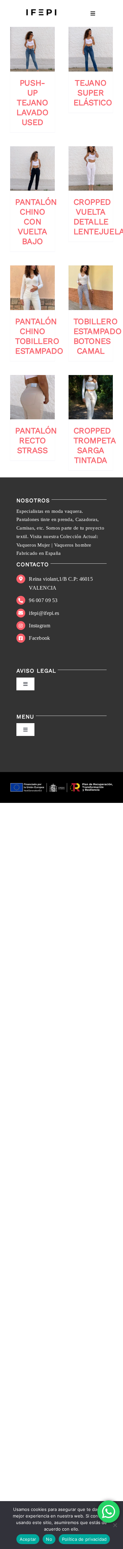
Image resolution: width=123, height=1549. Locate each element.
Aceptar (28, 1539)
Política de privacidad (84, 1539)
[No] (115, 1525)
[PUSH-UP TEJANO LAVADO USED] (32, 49)
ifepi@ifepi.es (44, 613)
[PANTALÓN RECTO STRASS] (32, 397)
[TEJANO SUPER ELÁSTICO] (91, 49)
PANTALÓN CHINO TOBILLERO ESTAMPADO (39, 336)
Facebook (39, 638)
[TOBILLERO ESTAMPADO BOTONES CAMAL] (91, 287)
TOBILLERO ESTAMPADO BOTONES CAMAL (97, 336)
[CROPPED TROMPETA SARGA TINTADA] (91, 397)
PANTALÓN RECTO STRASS (36, 440)
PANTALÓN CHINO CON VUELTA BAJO (36, 221)
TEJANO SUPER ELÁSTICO (92, 92)
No (49, 1539)
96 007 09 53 (43, 600)
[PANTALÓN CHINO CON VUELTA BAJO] (32, 168)
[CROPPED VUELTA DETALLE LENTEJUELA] (91, 168)
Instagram (39, 625)
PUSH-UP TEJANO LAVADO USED (32, 102)
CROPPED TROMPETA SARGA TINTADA (94, 445)
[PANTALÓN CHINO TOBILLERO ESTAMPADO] (32, 287)
